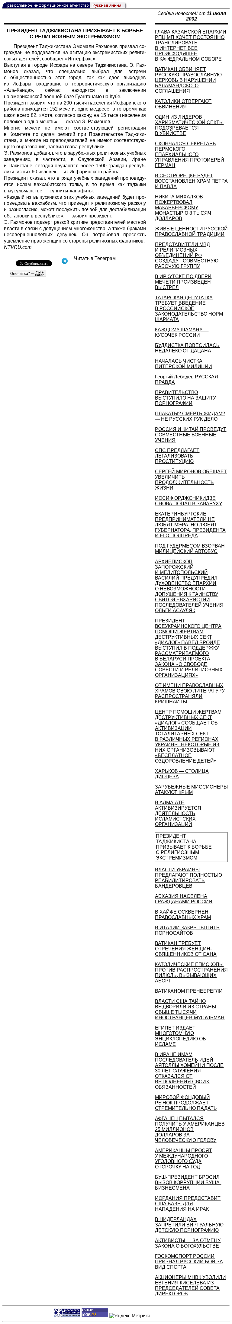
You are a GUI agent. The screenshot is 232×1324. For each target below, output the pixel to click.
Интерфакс (80, 58)
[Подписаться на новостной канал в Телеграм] (95, 264)
